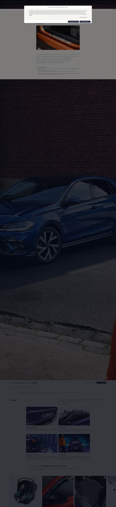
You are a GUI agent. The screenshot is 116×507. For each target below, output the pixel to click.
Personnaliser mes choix (73, 21)
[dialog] (58, 253)
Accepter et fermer (85, 21)
